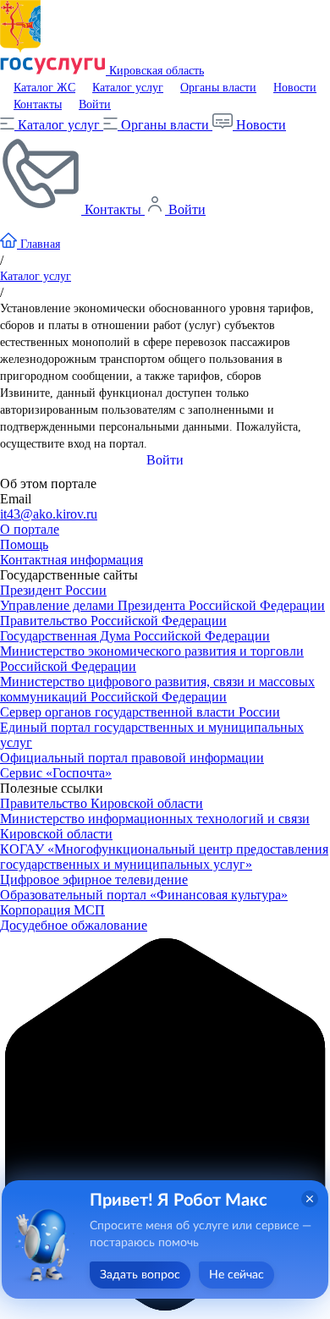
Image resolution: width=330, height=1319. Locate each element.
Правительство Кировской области (101, 803)
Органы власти (218, 87)
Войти (95, 104)
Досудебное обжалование (73, 925)
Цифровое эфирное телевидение (94, 879)
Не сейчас (236, 1275)
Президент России (53, 590)
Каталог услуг (127, 87)
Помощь (24, 544)
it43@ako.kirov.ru (48, 514)
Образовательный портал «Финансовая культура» (144, 895)
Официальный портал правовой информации (132, 757)
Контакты (38, 104)
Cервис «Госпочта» (56, 773)
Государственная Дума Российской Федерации (135, 636)
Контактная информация (71, 559)
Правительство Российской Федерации (113, 620)
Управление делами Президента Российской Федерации (162, 605)
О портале (29, 529)
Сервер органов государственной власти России (140, 712)
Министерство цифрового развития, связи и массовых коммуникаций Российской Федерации (157, 689)
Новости (294, 87)
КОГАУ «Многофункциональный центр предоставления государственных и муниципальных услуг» (164, 856)
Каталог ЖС (44, 87)
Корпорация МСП (52, 910)
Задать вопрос (140, 1275)
